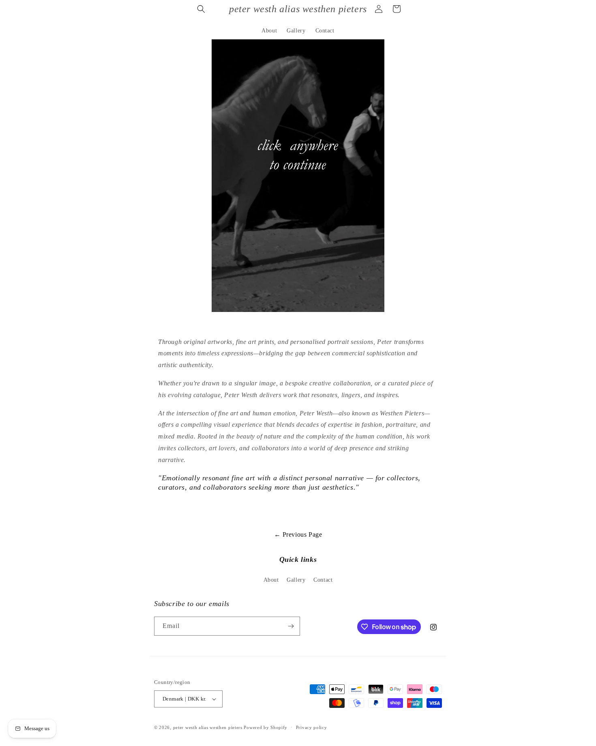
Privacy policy (311, 727)
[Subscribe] (291, 626)
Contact (322, 580)
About (271, 580)
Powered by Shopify (265, 727)
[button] (201, 9)
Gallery (296, 580)
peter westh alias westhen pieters (208, 727)
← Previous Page (298, 534)
